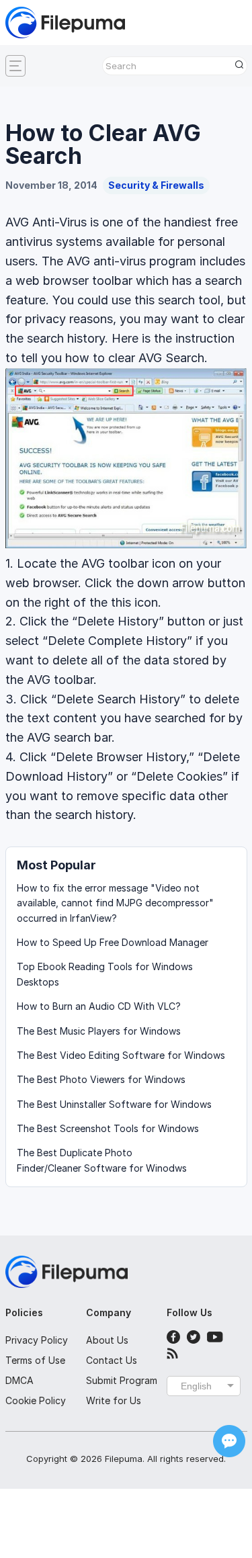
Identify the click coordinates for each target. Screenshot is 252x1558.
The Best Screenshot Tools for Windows (108, 1128)
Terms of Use (35, 1360)
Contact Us (111, 1360)
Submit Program (121, 1380)
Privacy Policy (36, 1340)
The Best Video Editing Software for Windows (121, 1055)
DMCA (19, 1380)
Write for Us (113, 1400)
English (196, 1386)
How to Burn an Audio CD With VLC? (99, 1006)
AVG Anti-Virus (46, 222)
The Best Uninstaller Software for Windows (114, 1104)
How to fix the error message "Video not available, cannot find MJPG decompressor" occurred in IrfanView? (115, 903)
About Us (107, 1340)
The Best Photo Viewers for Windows (101, 1079)
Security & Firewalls (156, 185)
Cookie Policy (35, 1400)
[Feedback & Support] (229, 1441)
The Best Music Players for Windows (99, 1031)
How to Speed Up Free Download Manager (112, 942)
